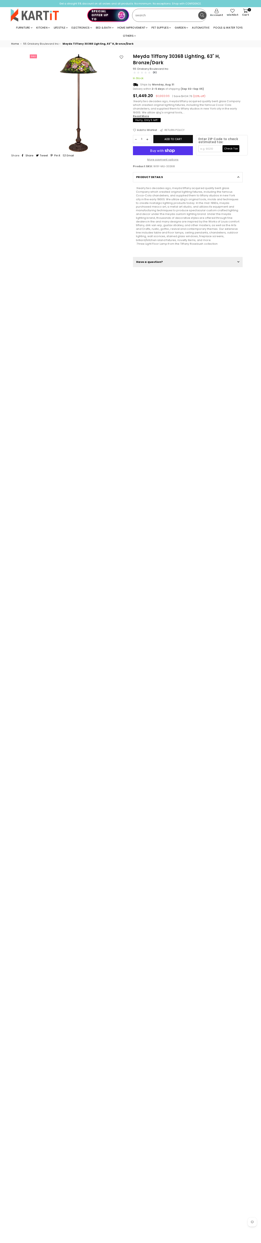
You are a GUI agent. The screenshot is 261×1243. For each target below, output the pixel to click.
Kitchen (42, 28)
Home (15, 43)
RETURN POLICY (174, 130)
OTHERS (128, 36)
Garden (180, 28)
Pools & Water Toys (228, 28)
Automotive (201, 28)
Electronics (81, 28)
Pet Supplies (160, 28)
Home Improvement (131, 28)
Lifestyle (60, 28)
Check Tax (231, 148)
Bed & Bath (104, 28)
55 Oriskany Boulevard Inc (151, 69)
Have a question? (149, 262)
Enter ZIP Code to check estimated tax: (218, 140)
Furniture (23, 28)
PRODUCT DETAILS (149, 177)
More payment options (162, 159)
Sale (33, 56)
